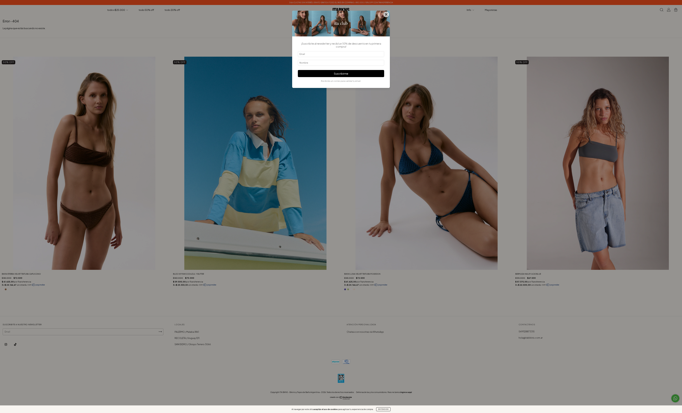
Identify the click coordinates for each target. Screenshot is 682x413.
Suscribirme (341, 73)
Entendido (383, 409)
